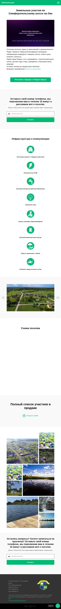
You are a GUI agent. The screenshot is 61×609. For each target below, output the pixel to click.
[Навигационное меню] (58, 2)
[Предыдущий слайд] (3, 297)
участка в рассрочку (32, 69)
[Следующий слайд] (57, 297)
